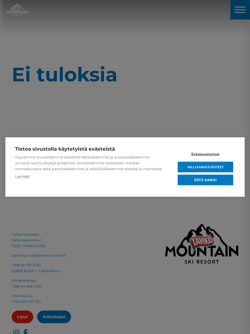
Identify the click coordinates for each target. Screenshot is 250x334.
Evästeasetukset (205, 154)
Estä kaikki (205, 180)
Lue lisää (22, 176)
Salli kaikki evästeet (205, 167)
